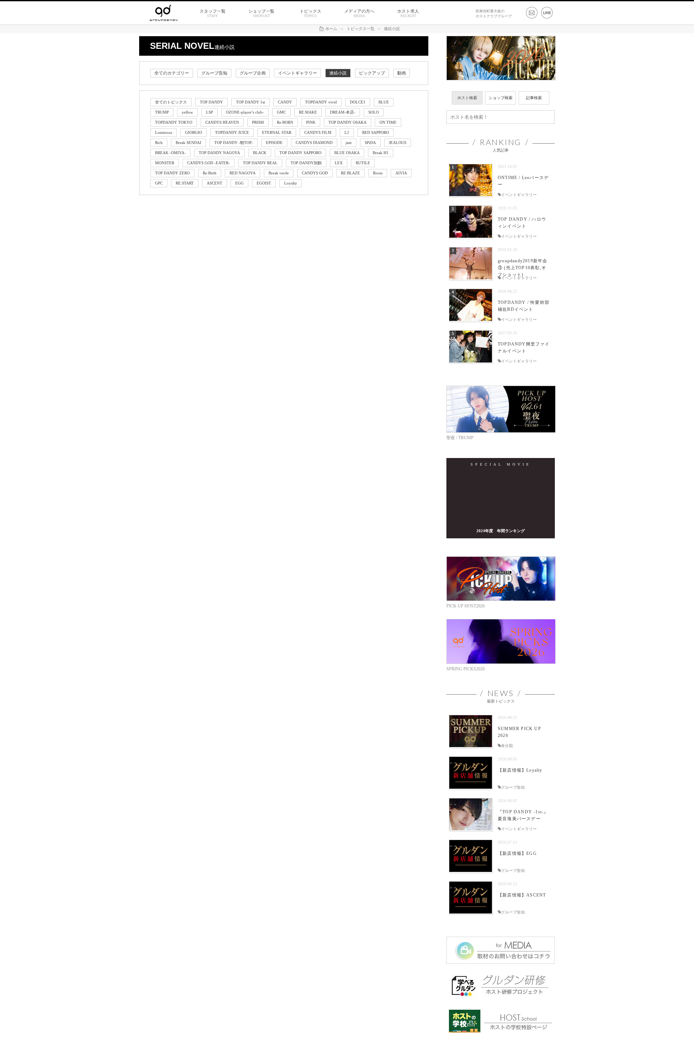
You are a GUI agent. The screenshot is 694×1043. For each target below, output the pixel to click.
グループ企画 (253, 73)
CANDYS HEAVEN (222, 122)
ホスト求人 (408, 13)
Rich (159, 142)
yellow (187, 112)
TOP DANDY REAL (260, 163)
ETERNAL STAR (276, 132)
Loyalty (290, 183)
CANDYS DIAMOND (314, 142)
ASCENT (214, 183)
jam (349, 142)
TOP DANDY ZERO (172, 173)
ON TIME (388, 122)
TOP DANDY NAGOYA (219, 152)
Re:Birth (210, 173)
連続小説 (338, 73)
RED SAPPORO (375, 132)
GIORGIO (193, 132)
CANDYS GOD (315, 173)
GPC (159, 183)
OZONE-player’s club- (245, 112)
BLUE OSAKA (347, 152)
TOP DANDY (211, 102)
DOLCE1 (357, 102)
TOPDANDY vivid (321, 102)
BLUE (383, 102)
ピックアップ (372, 73)
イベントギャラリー (297, 73)
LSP (209, 112)
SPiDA (370, 142)
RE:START (185, 183)
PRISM (258, 122)
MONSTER (164, 163)
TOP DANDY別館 (306, 163)
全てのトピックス (171, 102)
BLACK (259, 152)
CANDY (285, 102)
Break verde (279, 173)
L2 (346, 132)
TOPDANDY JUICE (232, 132)
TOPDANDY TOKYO (173, 122)
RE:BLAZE (350, 173)
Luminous (163, 132)
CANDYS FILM (317, 132)
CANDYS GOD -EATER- (208, 163)
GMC (281, 112)
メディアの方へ (359, 13)
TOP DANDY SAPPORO (300, 152)
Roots (377, 173)
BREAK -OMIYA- (170, 152)
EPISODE (274, 142)
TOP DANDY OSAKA (348, 122)
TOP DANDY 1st (250, 102)
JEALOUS (397, 142)
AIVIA (401, 173)
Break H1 (381, 152)
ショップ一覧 (261, 13)
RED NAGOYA (243, 173)
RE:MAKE (308, 112)
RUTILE (363, 163)
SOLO (373, 112)
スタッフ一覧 (213, 13)
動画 (401, 73)
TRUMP (162, 112)
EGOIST (264, 183)
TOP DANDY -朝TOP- (233, 142)
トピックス (310, 13)
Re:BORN (285, 122)
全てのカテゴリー (171, 73)
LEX (339, 163)
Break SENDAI (188, 142)
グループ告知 (214, 73)
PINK (311, 122)
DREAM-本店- (342, 112)
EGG (239, 183)
